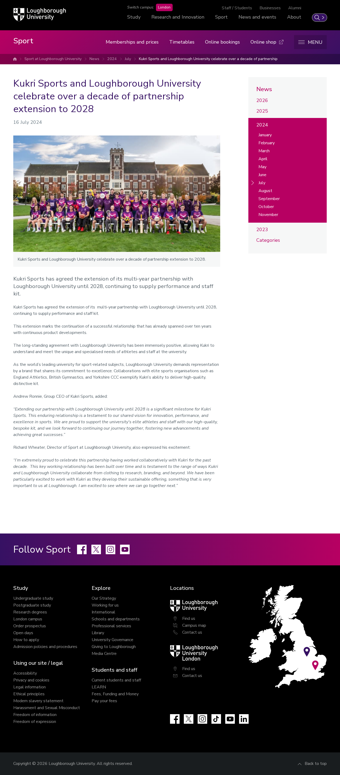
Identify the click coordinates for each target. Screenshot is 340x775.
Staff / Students (237, 8)
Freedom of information (35, 715)
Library (98, 633)
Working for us (105, 605)
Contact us (192, 632)
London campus (27, 619)
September (269, 199)
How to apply (26, 640)
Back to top (316, 763)
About (294, 17)
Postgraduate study (32, 605)
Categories (268, 240)
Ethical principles (29, 694)
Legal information (29, 687)
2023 (262, 229)
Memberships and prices (132, 42)
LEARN (99, 687)
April (262, 159)
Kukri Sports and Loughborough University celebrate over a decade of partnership (208, 58)
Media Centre (104, 654)
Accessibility (25, 673)
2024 (112, 58)
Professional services (111, 626)
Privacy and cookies (31, 680)
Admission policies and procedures (45, 647)
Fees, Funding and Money (115, 694)
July (128, 58)
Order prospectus (29, 626)
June (262, 175)
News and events (257, 17)
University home (14, 59)
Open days (23, 633)
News (94, 58)
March (264, 151)
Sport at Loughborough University (53, 58)
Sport (221, 17)
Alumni (294, 8)
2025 (262, 111)
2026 (262, 100)
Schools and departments (116, 619)
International (103, 612)
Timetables (181, 42)
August (265, 191)
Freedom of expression (34, 722)
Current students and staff (116, 680)
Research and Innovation (177, 17)
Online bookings (222, 42)
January (265, 135)
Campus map (194, 625)
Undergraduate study (33, 598)
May (262, 167)
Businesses (270, 8)
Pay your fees (104, 701)
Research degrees (30, 612)
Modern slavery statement (38, 701)
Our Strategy (104, 598)
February (266, 143)
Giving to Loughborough (114, 647)
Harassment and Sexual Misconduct (46, 708)
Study (134, 17)
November (268, 215)
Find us (188, 618)
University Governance (112, 640)
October (266, 207)
